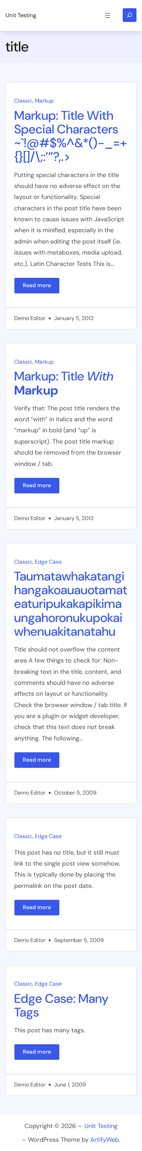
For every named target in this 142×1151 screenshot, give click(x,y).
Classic (23, 100)
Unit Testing (21, 15)
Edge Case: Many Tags (61, 1005)
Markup (44, 100)
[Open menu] (107, 15)
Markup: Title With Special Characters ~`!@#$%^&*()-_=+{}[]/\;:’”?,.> (70, 136)
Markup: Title (63, 383)
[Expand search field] (129, 15)
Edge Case (48, 561)
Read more (41, 287)
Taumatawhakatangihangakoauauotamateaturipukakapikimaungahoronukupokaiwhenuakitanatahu (70, 603)
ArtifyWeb (104, 1140)
